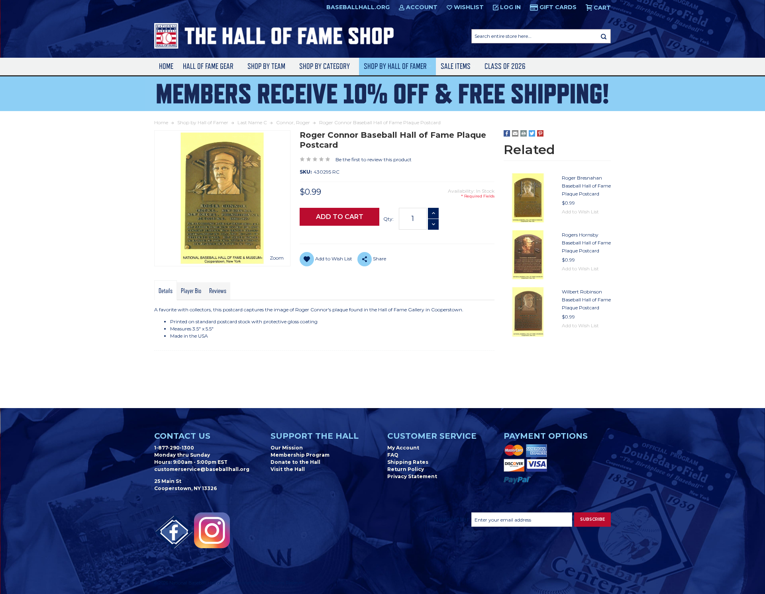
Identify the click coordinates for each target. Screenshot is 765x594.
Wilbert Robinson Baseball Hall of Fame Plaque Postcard (586, 300)
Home (166, 66)
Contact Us (182, 436)
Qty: (388, 219)
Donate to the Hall (295, 462)
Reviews (217, 291)
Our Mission (287, 448)
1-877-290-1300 (174, 448)
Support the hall (315, 436)
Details (166, 291)
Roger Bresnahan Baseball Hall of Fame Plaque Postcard (586, 186)
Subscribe (592, 519)
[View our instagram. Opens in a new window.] (212, 530)
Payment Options (546, 436)
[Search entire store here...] (603, 36)
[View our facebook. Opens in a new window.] (174, 532)
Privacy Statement (412, 476)
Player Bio (191, 291)
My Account (403, 448)
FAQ (392, 455)
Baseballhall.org (358, 7)
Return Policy (405, 469)
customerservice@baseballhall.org (201, 469)
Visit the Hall (288, 469)
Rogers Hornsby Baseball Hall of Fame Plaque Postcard (586, 243)
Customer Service (432, 436)
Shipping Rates (407, 462)
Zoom (277, 258)
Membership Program (300, 455)
